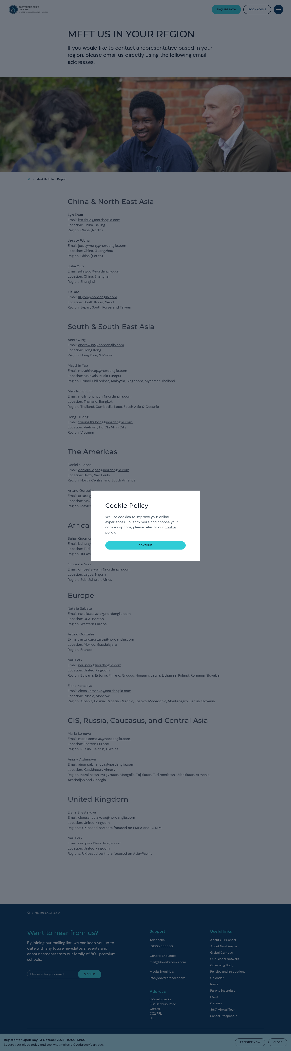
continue (145, 545)
